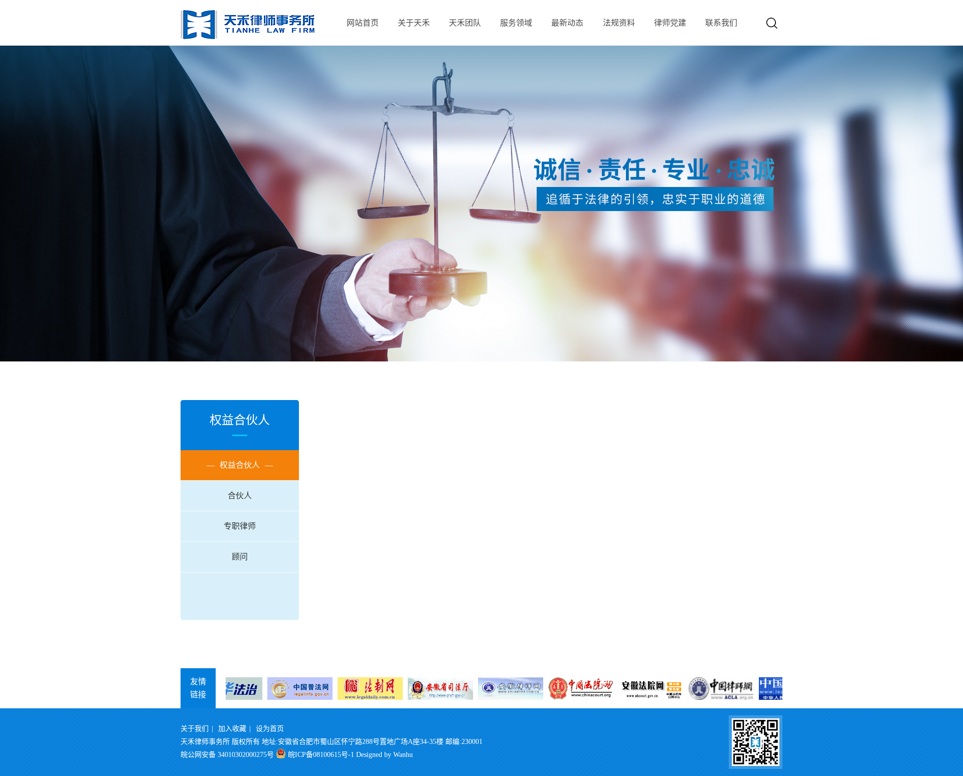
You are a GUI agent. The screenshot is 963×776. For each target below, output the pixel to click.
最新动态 (567, 23)
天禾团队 (465, 23)
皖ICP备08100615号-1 (321, 754)
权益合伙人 (240, 465)
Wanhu (403, 754)
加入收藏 (232, 728)
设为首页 (270, 728)
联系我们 (721, 23)
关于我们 (195, 728)
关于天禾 (414, 23)
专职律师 (240, 526)
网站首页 (363, 23)
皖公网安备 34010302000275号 (227, 754)
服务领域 (516, 23)
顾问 (240, 556)
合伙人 (240, 495)
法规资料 (619, 23)
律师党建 (670, 23)
